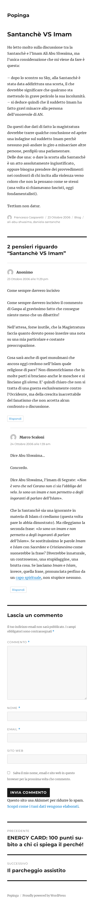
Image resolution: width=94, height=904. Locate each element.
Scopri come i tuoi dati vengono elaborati (42, 806)
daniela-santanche (46, 222)
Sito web (15, 750)
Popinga (18, 15)
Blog (77, 217)
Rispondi (15, 418)
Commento (18, 642)
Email (13, 729)
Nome (13, 708)
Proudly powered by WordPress (44, 895)
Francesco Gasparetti (29, 217)
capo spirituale (28, 577)
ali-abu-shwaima (19, 222)
